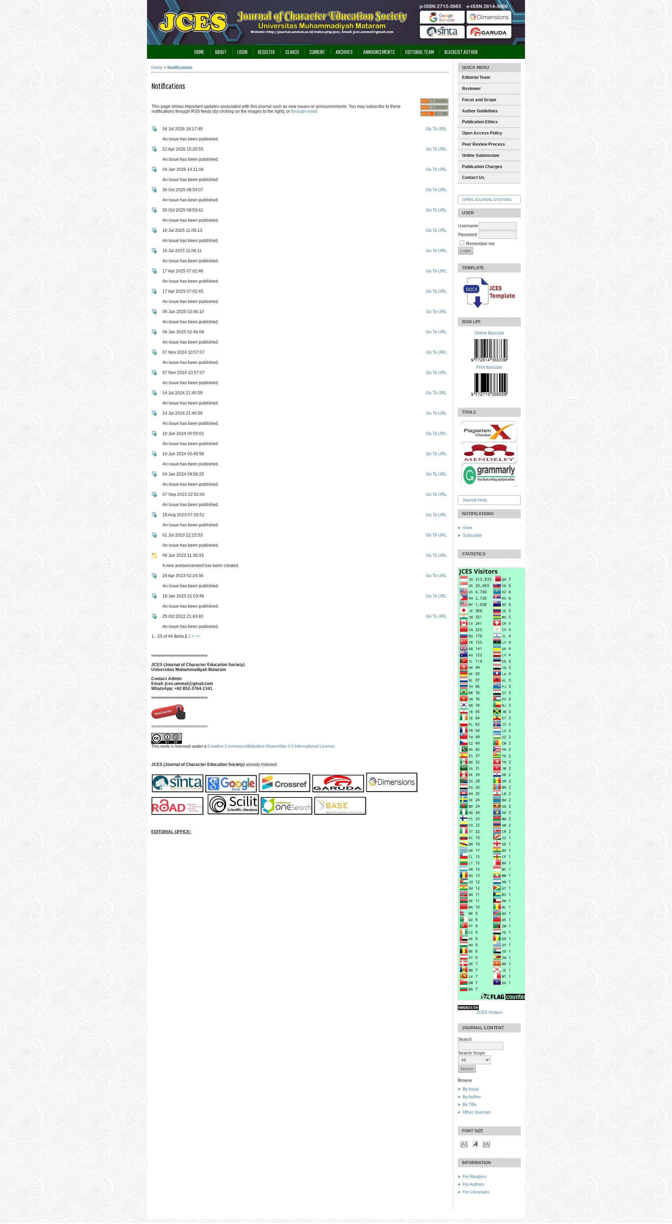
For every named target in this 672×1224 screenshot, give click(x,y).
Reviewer (471, 88)
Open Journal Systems (486, 200)
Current (317, 51)
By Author (472, 1096)
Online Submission (480, 155)
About (221, 51)
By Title (470, 1104)
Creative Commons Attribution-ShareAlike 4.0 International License (271, 746)
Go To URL (436, 128)
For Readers (474, 1176)
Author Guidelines (480, 111)
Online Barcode (489, 333)
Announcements (379, 51)
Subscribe (472, 535)
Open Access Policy (482, 133)
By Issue (471, 1089)
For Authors (473, 1184)
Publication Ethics (480, 121)
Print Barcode (489, 367)
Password (467, 234)
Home (199, 51)
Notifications (179, 67)
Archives (344, 51)
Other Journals (477, 1112)
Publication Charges (482, 166)
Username (468, 225)
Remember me (480, 243)
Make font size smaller (464, 1144)
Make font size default (475, 1144)
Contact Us (473, 177)
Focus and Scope (479, 99)
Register (266, 51)
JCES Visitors (489, 1012)
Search (292, 51)
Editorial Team (476, 77)
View (467, 527)
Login (242, 51)
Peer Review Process (483, 144)
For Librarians (476, 1192)
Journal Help (474, 500)
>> (197, 636)
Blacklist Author (461, 51)
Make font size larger (486, 1144)
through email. (304, 111)
